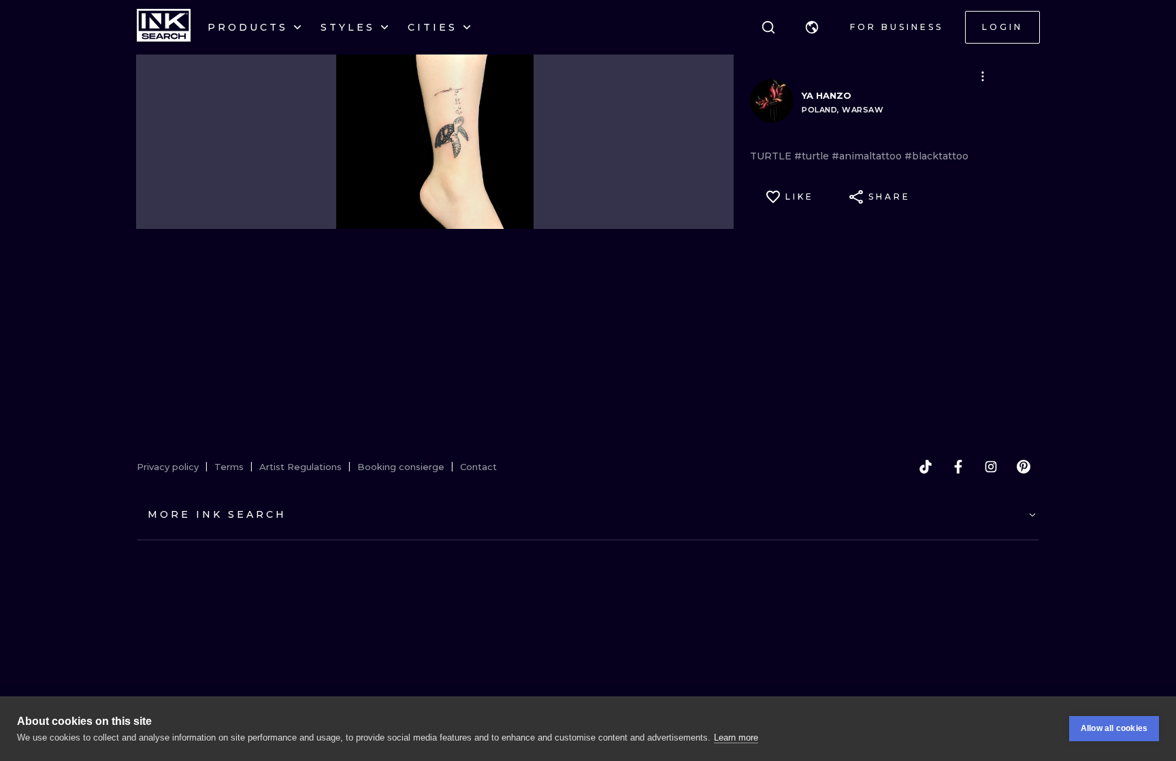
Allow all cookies (1114, 728)
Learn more (736, 737)
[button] (812, 27)
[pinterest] (1023, 466)
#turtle (813, 156)
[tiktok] (925, 466)
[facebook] (958, 466)
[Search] (768, 27)
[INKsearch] (163, 27)
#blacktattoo (936, 156)
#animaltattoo (868, 156)
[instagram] (991, 466)
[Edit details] (982, 76)
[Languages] (812, 27)
